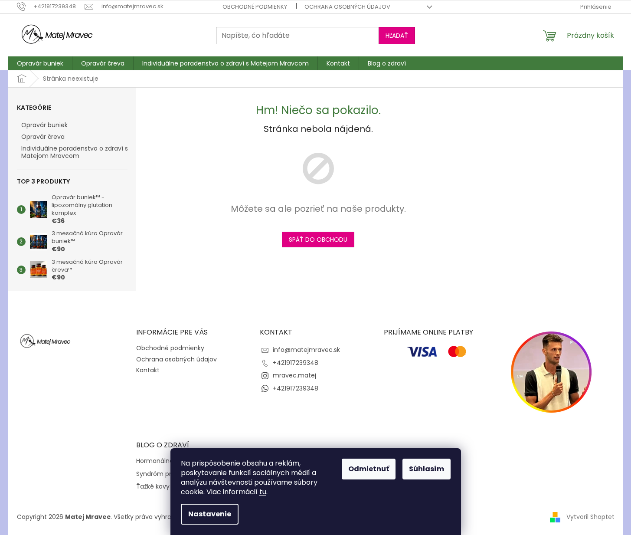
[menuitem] (40, 63)
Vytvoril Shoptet (590, 516)
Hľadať (397, 35)
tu (262, 492)
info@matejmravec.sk (306, 349)
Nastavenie (209, 514)
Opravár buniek (44, 125)
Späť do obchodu (318, 239)
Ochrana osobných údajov (347, 7)
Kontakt (148, 370)
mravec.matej (294, 375)
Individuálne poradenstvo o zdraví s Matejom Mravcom (74, 152)
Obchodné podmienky (254, 7)
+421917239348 (295, 362)
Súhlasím (426, 469)
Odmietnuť (368, 469)
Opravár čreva (43, 136)
